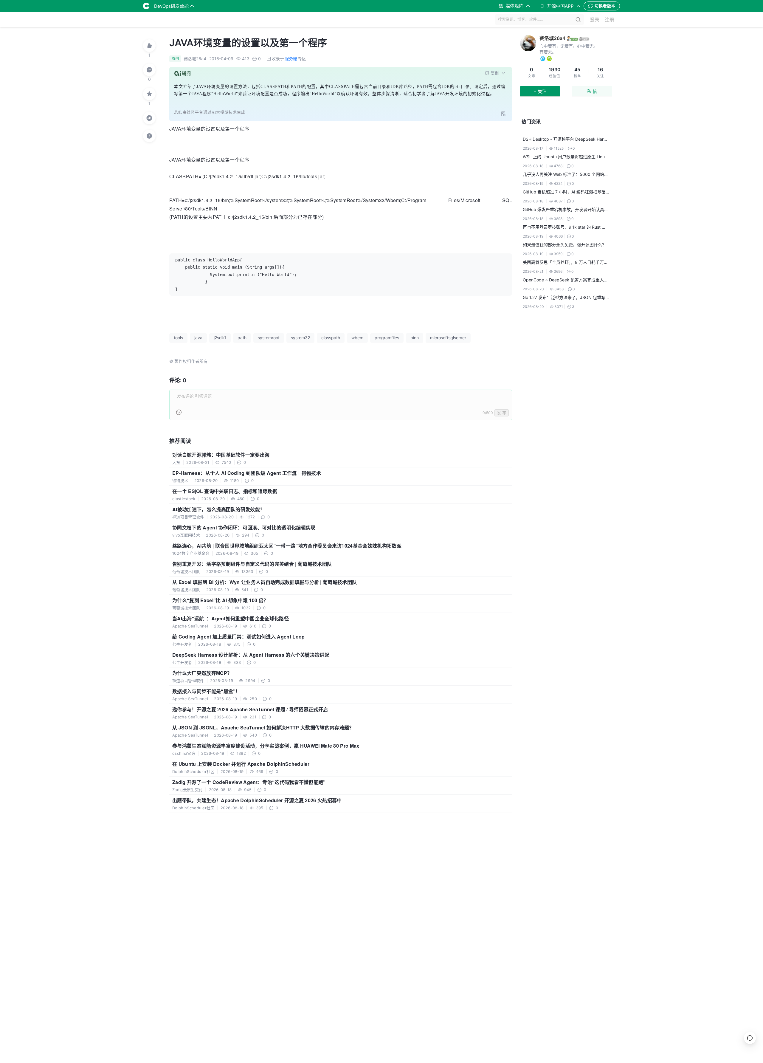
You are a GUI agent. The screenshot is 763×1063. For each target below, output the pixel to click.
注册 (609, 20)
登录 (594, 20)
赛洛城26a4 (552, 38)
